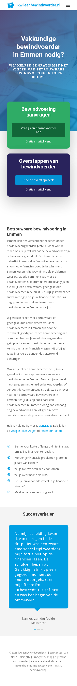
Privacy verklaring (42, 657)
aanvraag (45, 425)
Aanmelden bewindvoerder (46, 661)
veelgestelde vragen (23, 431)
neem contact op (52, 431)
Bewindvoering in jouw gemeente (34, 665)
